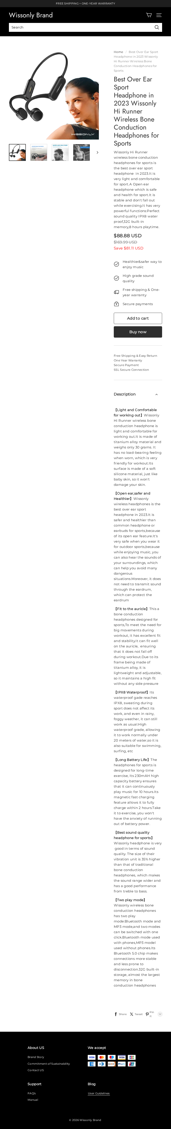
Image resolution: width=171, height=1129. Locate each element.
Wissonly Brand (31, 15)
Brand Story (36, 1057)
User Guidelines (99, 1093)
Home (118, 52)
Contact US (36, 1070)
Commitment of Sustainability (49, 1063)
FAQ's (32, 1093)
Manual (33, 1099)
